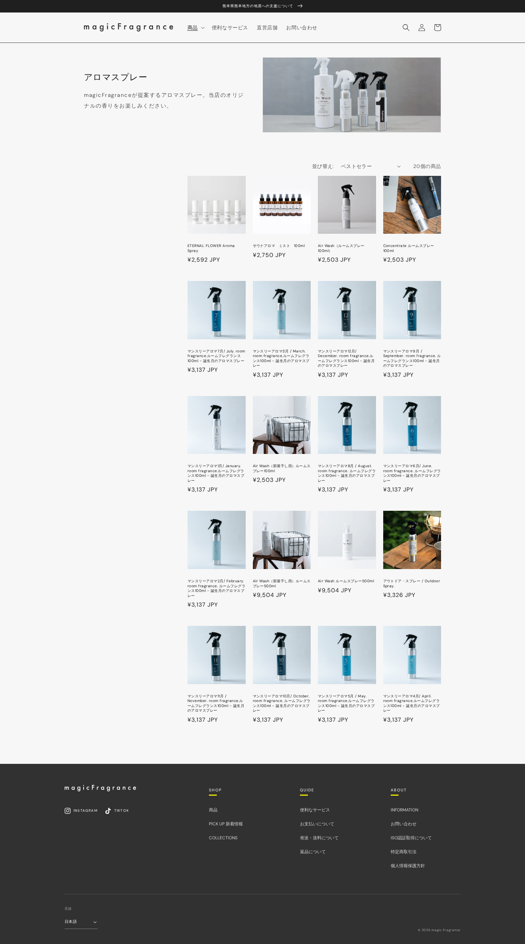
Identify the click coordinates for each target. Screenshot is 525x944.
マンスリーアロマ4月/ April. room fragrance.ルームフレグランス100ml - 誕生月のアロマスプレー (411, 703)
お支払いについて (317, 824)
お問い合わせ (403, 824)
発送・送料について (319, 838)
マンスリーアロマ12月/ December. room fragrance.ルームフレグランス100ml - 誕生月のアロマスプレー (346, 358)
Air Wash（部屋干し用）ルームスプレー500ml (282, 583)
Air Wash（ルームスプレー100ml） (341, 248)
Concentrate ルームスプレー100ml (408, 248)
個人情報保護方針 (408, 866)
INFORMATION (404, 810)
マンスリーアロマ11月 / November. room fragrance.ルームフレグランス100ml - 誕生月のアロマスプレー (216, 703)
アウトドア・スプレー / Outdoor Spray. (411, 583)
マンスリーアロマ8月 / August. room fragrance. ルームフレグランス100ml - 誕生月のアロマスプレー (347, 473)
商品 (213, 810)
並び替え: (323, 166)
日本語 (71, 921)
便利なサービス (315, 810)
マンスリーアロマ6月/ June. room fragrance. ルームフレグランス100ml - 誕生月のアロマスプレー (412, 473)
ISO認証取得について (411, 838)
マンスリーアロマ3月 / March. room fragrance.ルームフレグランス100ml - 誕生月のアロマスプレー (281, 358)
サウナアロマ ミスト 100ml (279, 245)
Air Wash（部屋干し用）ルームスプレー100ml (282, 468)
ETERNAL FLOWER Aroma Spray (211, 248)
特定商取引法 (403, 852)
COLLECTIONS (223, 838)
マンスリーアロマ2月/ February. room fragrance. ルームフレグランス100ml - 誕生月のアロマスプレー (216, 588)
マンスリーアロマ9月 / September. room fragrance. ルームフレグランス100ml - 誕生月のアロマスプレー (412, 358)
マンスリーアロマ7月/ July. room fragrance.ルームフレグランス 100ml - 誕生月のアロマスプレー (216, 356)
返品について (313, 852)
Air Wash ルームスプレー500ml (346, 581)
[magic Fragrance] (100, 788)
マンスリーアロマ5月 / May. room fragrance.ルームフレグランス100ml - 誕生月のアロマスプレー (346, 703)
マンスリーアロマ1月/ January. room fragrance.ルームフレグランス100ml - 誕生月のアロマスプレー (216, 473)
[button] (406, 27)
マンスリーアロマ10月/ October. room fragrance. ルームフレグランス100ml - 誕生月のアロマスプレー (282, 703)
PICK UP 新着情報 (226, 824)
